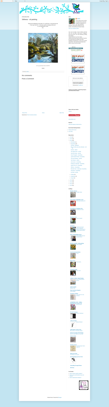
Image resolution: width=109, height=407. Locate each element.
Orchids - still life (74, 149)
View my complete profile (74, 28)
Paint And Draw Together (75, 290)
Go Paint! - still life (74, 172)
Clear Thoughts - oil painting (76, 155)
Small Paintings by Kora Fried (76, 356)
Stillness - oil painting (75, 167)
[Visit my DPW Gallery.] (76, 51)
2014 (71, 140)
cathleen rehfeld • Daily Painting (76, 278)
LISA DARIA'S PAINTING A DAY (76, 199)
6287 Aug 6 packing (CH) (80, 200)
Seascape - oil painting (75, 170)
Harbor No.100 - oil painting (76, 165)
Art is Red (71, 131)
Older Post (62, 112)
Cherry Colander (79, 218)
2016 (71, 137)
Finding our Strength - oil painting (77, 163)
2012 (71, 181)
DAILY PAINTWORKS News (76, 234)
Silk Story (72, 367)
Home (43, 112)
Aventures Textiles (74, 293)
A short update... (73, 291)
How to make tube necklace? (75, 377)
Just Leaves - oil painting (76, 162)
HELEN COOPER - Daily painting (77, 243)
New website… (79, 261)
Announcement (79, 304)
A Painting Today (73, 269)
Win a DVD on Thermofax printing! (76, 330)
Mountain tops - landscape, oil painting (78, 168)
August (72, 178)
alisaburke (72, 225)
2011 (71, 183)
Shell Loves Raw (73, 353)
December (73, 142)
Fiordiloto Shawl (79, 192)
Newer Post (24, 112)
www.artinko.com (72, 119)
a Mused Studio (73, 320)
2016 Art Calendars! (79, 313)
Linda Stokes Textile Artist (75, 329)
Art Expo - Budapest (75, 145)
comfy (77, 253)
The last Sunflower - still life (76, 158)
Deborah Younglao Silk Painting (76, 332)
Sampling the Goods (80, 209)
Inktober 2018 (72, 288)
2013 (71, 180)
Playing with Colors (72, 129)
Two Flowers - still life (75, 160)
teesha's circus (73, 344)
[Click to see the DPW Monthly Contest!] (77, 62)
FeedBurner (80, 85)
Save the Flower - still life (76, 153)
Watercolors (72, 260)
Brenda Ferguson (73, 312)
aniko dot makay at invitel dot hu (75, 124)
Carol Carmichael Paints (75, 252)
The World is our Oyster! (74, 354)
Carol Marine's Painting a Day (76, 208)
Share (70, 111)
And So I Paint (73, 336)
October (72, 174)
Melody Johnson (73, 191)
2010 (71, 185)
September (73, 176)
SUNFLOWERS (79, 244)
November (73, 143)
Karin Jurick (78, 270)
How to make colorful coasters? (76, 373)
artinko (27, 71)
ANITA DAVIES (73, 287)
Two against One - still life (76, 151)
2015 (71, 138)
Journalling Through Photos (76, 365)
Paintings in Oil (73, 217)
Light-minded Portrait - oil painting (77, 156)
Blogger (59, 397)
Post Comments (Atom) (32, 114)
